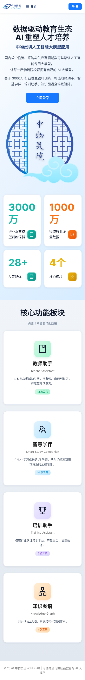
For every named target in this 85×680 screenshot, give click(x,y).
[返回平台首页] (12, 6)
